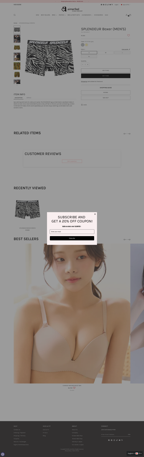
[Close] (95, 214)
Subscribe (72, 238)
